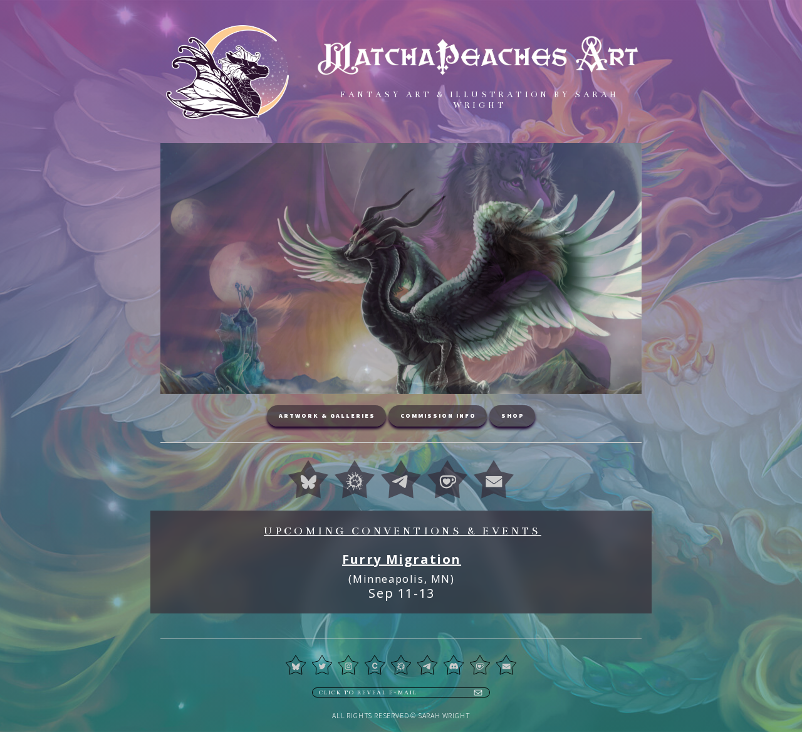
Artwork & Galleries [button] (327, 415)
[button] (308, 479)
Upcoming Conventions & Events (402, 531)
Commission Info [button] (438, 415)
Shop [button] (512, 415)
